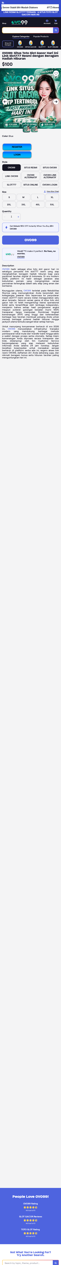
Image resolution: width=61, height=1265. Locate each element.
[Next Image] (56, 102)
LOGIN (17, 154)
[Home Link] (19, 22)
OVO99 (31, 240)
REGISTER (17, 147)
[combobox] (27, 30)
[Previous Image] (5, 102)
